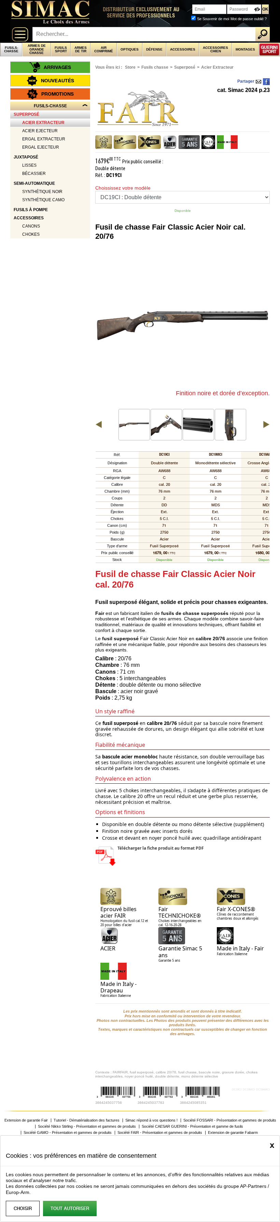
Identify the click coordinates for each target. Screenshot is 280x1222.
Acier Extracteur (217, 67)
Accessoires (182, 49)
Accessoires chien (215, 49)
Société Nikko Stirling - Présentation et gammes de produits (87, 1126)
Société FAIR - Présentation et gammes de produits (159, 1133)
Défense (154, 49)
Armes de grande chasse (37, 49)
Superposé (184, 67)
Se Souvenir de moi (213, 19)
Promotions (57, 94)
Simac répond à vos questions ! (151, 1120)
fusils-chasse (11, 49)
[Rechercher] (262, 34)
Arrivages (57, 67)
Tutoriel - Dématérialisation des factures (87, 1120)
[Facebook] (266, 81)
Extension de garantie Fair (26, 1120)
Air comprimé (103, 49)
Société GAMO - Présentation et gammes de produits (68, 1133)
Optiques (130, 49)
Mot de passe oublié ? (248, 19)
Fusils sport (61, 49)
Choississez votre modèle (123, 188)
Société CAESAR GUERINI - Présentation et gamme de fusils (192, 1126)
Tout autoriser (70, 1208)
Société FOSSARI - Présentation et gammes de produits (229, 1120)
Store (130, 67)
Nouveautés (57, 80)
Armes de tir (80, 49)
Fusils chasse (154, 67)
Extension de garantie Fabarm (233, 1133)
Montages (245, 49)
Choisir (23, 1208)
